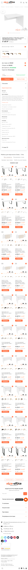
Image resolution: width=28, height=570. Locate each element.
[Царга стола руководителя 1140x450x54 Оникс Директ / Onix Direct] (7, 237)
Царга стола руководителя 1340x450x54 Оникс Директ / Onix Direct (20, 250)
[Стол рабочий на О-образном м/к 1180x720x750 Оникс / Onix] (7, 452)
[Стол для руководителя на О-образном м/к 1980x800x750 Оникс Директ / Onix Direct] (21, 204)
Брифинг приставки (7, 160)
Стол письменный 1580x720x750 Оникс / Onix (7, 374)
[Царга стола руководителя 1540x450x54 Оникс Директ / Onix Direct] (7, 268)
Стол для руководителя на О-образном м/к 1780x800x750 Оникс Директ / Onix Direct (7, 218)
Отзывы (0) (5, 147)
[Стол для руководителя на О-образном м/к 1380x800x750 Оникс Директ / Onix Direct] (7, 171)
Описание (5, 83)
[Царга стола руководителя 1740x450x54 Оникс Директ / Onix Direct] (21, 268)
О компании (5, 503)
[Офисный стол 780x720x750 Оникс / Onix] (7, 391)
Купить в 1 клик (21, 79)
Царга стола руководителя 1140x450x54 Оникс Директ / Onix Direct (7, 250)
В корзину (7, 79)
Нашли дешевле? (20, 75)
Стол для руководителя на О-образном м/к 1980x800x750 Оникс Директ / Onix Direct (20, 218)
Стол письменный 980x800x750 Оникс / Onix (20, 434)
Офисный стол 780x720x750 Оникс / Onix (7, 404)
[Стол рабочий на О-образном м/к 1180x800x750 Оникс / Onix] (21, 452)
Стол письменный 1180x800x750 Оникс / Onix (20, 313)
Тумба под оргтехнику (20, 160)
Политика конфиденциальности (9, 555)
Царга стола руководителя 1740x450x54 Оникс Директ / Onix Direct (20, 282)
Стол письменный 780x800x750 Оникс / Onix (20, 404)
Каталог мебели (9, 6)
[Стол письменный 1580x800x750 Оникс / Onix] (21, 361)
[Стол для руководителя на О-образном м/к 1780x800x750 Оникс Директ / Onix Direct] (7, 204)
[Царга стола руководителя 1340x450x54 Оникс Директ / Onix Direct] (21, 237)
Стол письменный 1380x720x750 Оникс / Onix (7, 343)
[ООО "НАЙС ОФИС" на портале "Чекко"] (6, 543)
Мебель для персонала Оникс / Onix (12, 154)
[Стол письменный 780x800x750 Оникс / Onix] (21, 391)
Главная (2, 6)
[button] (2, 176)
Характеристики (7, 88)
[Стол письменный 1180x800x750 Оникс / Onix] (21, 300)
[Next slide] (12, 212)
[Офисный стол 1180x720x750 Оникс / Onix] (7, 300)
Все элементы (8, 157)
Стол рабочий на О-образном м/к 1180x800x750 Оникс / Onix (20, 466)
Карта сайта (4, 558)
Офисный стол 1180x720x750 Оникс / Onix (7, 313)
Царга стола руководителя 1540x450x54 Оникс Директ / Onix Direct (7, 282)
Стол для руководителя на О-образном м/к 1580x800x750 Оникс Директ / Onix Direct (20, 185)
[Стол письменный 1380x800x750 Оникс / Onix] (21, 330)
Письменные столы (18, 157)
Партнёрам (5, 512)
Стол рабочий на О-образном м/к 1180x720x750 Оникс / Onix (7, 466)
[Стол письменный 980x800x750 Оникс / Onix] (21, 421)
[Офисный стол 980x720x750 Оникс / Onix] (7, 421)
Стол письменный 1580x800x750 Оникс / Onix (20, 374)
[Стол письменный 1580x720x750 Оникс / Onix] (7, 361)
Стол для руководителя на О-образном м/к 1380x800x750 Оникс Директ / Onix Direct (7, 185)
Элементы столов (19, 6)
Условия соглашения (6, 556)
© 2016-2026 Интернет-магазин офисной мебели (7, 565)
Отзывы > (7, 75)
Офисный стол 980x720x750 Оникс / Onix (7, 434)
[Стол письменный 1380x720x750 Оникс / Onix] (7, 330)
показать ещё (14, 162)
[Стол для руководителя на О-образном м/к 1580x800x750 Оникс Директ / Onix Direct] (21, 171)
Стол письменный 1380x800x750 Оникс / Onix (20, 343)
